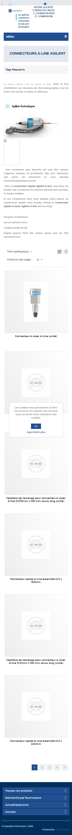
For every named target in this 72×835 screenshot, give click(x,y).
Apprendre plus (36, 432)
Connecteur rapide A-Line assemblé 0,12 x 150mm (36, 581)
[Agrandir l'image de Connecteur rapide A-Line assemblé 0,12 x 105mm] (36, 382)
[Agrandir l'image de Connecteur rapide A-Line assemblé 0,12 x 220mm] (36, 706)
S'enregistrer (45, 13)
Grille (60, 251)
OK (36, 426)
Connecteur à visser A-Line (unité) (36, 336)
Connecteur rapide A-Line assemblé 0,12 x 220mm (36, 742)
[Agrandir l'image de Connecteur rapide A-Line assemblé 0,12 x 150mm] (36, 544)
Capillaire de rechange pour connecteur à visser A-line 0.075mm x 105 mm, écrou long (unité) (35, 500)
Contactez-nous (43, 10)
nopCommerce (62, 829)
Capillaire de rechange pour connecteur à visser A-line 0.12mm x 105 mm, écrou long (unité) (35, 661)
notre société (43, 7)
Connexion (45, 16)
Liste (66, 251)
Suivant (65, 767)
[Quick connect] (36, 302)
